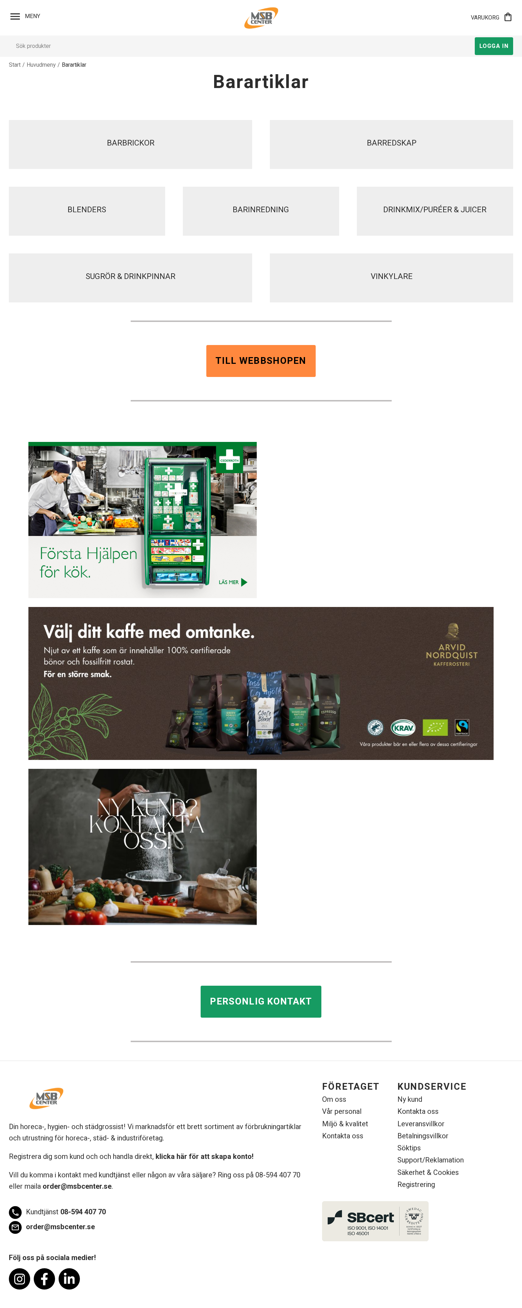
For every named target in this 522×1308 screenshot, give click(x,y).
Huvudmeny (41, 65)
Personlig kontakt (261, 1001)
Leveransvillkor (421, 1124)
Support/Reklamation (430, 1160)
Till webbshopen (261, 361)
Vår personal (341, 1111)
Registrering (416, 1185)
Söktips (409, 1148)
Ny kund (409, 1099)
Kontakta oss (342, 1136)
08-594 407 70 (58, 1212)
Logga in (494, 46)
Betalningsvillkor (422, 1136)
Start (15, 65)
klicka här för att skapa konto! (205, 1156)
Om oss (334, 1099)
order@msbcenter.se (77, 1186)
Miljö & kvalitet (345, 1124)
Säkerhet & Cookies (428, 1172)
